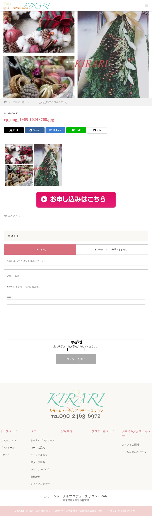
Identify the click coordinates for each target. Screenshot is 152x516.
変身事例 (66, 431)
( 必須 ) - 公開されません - (24, 287)
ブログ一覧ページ (103, 431)
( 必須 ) (14, 276)
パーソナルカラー (40, 455)
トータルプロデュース (42, 440)
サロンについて (8, 440)
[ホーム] (5, 100)
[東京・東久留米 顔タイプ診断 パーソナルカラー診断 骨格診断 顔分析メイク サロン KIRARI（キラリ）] (76, 418)
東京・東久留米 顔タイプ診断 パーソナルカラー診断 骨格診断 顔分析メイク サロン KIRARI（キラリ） (83, 510)
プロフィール (7, 447)
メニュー (36, 431)
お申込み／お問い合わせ (136, 433)
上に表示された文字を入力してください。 (76, 346)
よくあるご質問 (130, 444)
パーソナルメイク (40, 469)
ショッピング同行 (40, 483)
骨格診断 (35, 476)
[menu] (146, 5)
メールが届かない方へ (134, 452)
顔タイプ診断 (38, 462)
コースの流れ (38, 447)
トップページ (8, 431)
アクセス (5, 455)
